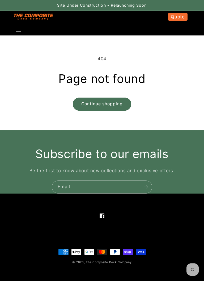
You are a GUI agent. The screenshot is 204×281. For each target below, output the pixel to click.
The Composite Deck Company (108, 262)
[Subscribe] (146, 187)
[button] (18, 29)
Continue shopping (102, 103)
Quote (178, 16)
